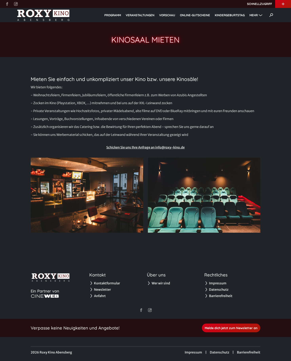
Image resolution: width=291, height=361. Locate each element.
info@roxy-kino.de (170, 147)
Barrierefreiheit (248, 352)
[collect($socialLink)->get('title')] (7, 4)
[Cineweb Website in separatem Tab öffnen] (45, 296)
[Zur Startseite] (43, 15)
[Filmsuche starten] (271, 15)
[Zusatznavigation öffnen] (283, 4)
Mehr (253, 15)
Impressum (193, 352)
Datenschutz (219, 352)
